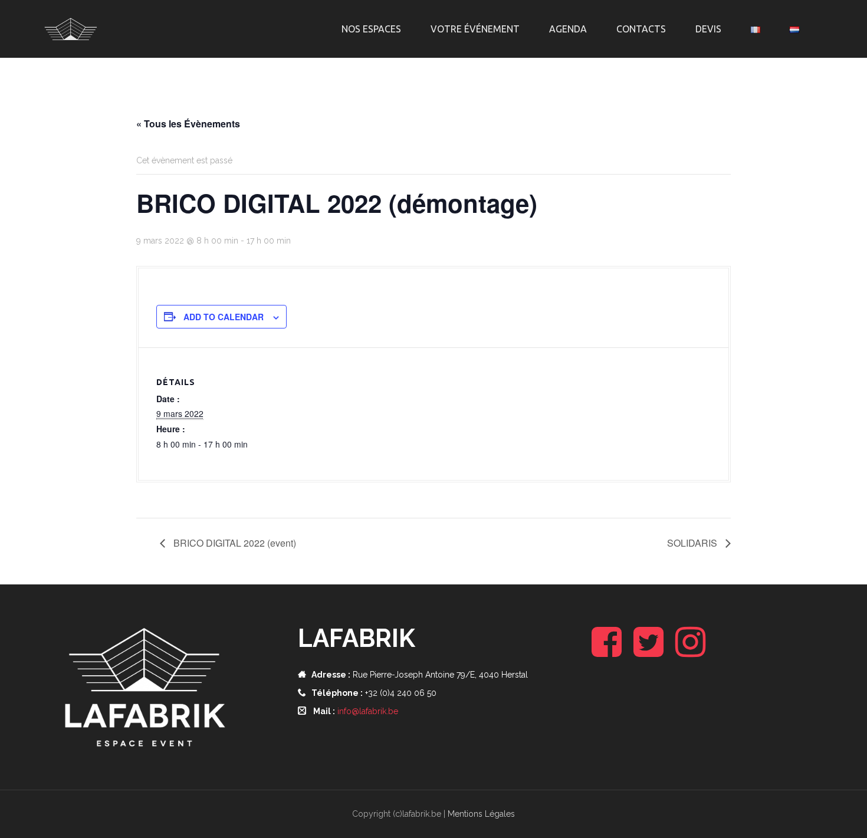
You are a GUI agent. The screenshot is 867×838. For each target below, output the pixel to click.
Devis (708, 29)
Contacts (641, 29)
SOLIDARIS (693, 543)
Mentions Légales (481, 814)
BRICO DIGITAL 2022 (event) (233, 543)
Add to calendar (223, 317)
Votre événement (475, 29)
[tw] (648, 651)
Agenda (568, 29)
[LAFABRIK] (70, 28)
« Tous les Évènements (188, 123)
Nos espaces (371, 29)
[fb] (607, 651)
